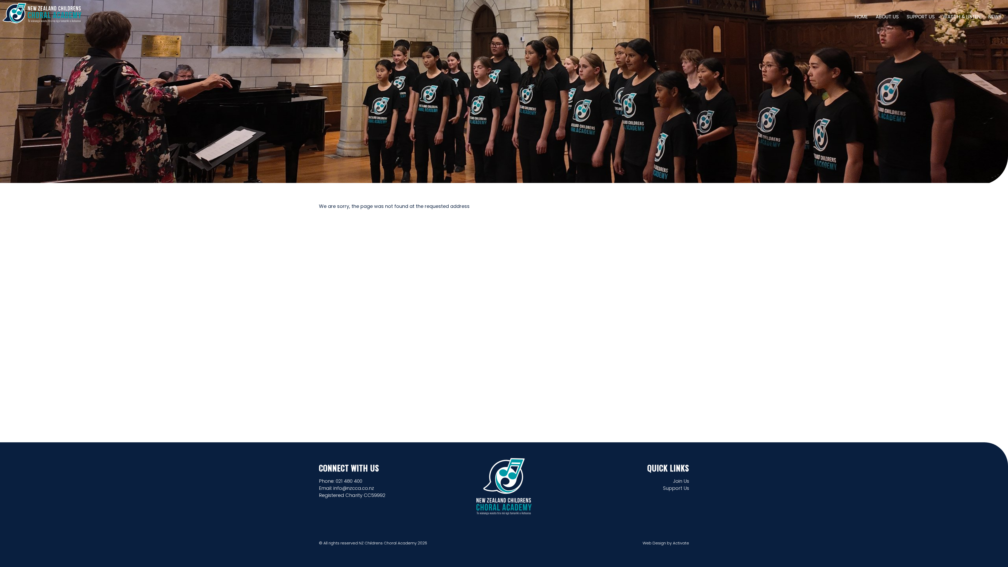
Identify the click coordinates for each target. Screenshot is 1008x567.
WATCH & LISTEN (961, 16)
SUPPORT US (921, 16)
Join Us (681, 481)
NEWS (994, 16)
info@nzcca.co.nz (353, 488)
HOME (861, 16)
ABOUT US (887, 16)
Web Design (654, 543)
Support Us (676, 488)
